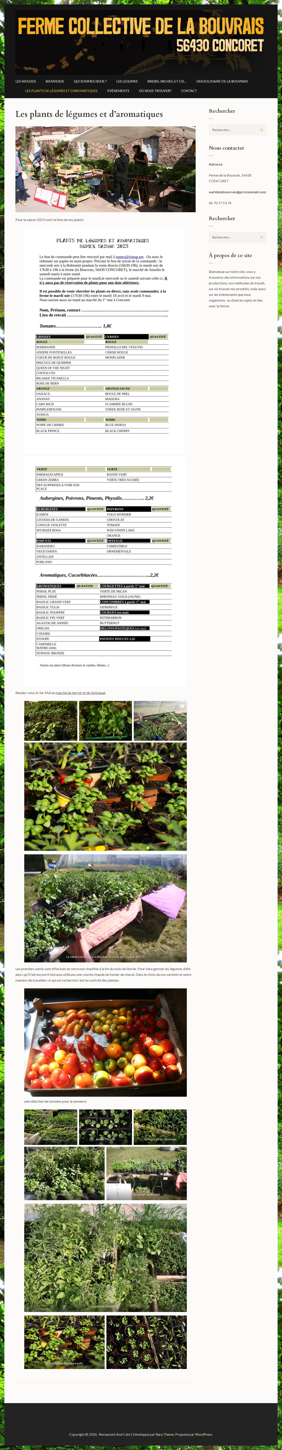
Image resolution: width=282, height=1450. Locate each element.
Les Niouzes (25, 81)
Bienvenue (55, 81)
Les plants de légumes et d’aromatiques (61, 91)
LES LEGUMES (127, 81)
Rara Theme (165, 1434)
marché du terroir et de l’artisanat (81, 693)
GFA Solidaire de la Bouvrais (222, 81)
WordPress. (204, 1434)
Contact (189, 91)
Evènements (118, 91)
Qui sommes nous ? (90, 81)
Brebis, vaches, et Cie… (167, 81)
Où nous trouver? (155, 91)
